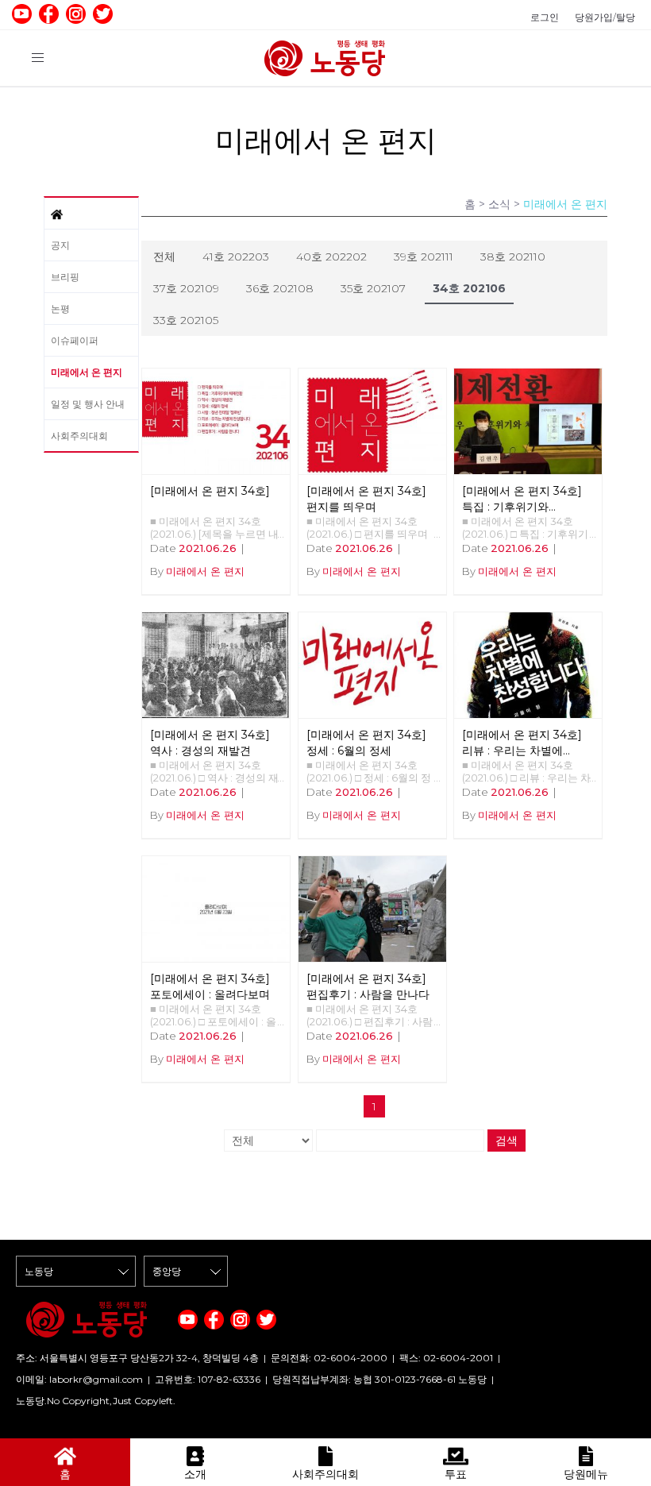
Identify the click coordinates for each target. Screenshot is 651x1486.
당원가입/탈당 (605, 17)
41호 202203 (235, 256)
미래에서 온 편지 (86, 372)
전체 (164, 256)
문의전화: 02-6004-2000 (329, 1358)
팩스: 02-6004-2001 (446, 1358)
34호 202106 (469, 288)
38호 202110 (512, 256)
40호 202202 (331, 256)
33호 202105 (185, 320)
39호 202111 (423, 256)
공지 (60, 245)
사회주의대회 (79, 436)
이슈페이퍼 (74, 340)
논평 (60, 309)
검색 (506, 1140)
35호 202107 (373, 288)
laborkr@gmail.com (96, 1379)
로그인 (544, 17)
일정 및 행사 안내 (88, 404)
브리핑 (65, 277)
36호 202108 (280, 288)
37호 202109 (186, 288)
